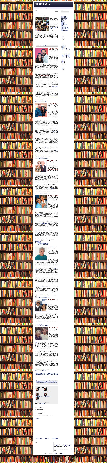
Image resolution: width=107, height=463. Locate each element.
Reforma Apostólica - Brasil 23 (66, 50)
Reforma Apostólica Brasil (42, 403)
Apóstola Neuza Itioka (44, 266)
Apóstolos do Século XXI (60, 445)
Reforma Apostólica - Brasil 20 (66, 54)
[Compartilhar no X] (46, 402)
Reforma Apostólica (68, 445)
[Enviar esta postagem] (42, 402)
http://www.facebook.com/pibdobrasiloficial (41, 101)
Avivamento (62, 20)
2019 (62, 36)
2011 (62, 67)
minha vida (62, 23)
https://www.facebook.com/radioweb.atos (43, 325)
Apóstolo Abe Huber (39, 214)
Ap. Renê (56, 150)
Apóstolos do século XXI (64, 17)
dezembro (63, 45)
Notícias (62, 25)
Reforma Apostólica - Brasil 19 (66, 55)
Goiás (53, 381)
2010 (62, 68)
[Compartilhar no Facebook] (47, 402)
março (63, 63)
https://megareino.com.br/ (39, 157)
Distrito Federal (47, 381)
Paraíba (51, 382)
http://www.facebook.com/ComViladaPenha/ (41, 245)
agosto (63, 47)
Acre (54, 380)
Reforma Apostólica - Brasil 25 (66, 48)
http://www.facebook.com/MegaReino (42, 158)
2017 (62, 38)
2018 (62, 37)
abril (63, 62)
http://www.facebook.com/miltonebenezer (43, 100)
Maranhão (56, 381)
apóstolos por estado (64, 18)
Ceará (43, 381)
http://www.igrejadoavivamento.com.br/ (41, 192)
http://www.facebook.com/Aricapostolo (43, 243)
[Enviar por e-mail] (44, 402)
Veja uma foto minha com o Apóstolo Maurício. (41, 155)
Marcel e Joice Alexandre (40, 147)
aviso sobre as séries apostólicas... (43, 45)
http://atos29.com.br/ (39, 324)
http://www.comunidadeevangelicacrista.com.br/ (43, 240)
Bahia (42, 381)
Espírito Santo (50, 381)
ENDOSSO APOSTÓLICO (46, 8)
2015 (62, 40)
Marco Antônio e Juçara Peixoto (45, 223)
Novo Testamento (63, 26)
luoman (56, 453)
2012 (62, 44)
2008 (62, 70)
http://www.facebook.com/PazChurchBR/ (40, 370)
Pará (49, 382)
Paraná (53, 382)
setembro (63, 46)
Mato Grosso (37, 382)
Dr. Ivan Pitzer (45, 64)
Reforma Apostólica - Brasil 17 (66, 57)
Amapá (37, 381)
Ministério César (42, 4)
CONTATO (39, 8)
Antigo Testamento (63, 16)
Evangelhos (62, 21)
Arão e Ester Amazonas (48, 147)
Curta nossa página (37, 418)
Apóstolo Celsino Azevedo (50, 188)
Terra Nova (53, 131)
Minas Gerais (46, 382)
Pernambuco (55, 382)
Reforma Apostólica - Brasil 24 (66, 49)
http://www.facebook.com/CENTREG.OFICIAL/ (43, 297)
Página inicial (47, 438)
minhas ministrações (64, 24)
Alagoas (56, 380)
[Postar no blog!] (45, 402)
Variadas (62, 29)
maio (63, 61)
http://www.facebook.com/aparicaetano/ (42, 244)
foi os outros (63, 22)
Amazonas (39, 381)
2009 (62, 69)
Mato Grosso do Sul (42, 382)
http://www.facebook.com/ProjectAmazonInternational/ (44, 369)
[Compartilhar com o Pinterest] (48, 402)
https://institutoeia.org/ (38, 241)
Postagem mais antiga (55, 438)
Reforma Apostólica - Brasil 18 (66, 56)
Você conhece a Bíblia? (64, 30)
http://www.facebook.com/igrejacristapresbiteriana (44, 193)
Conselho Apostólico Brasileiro (43, 286)
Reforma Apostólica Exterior (65, 28)
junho (63, 60)
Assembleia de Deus (64, 19)
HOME (36, 8)
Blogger (62, 453)
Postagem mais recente (38, 438)
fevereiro (63, 64)
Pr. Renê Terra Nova (54, 128)
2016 (62, 39)
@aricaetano (39, 242)
